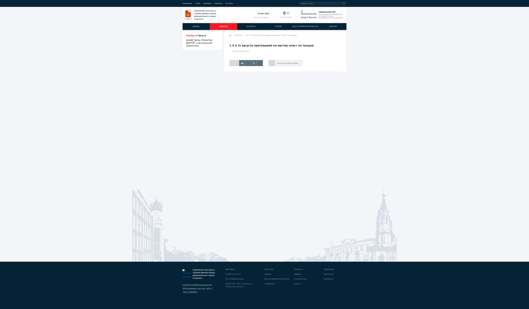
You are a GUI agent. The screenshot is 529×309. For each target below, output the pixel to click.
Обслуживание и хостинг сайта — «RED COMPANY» (198, 290)
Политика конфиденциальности (197, 285)
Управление (187, 3)
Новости (238, 35)
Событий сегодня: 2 (261, 17)
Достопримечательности (276, 279)
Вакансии (218, 3)
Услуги (197, 3)
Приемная (207, 3)
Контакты (229, 3)
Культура (268, 269)
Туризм (267, 274)
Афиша (297, 274)
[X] (254, 63)
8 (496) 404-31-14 (233, 274)
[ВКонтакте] (242, 63)
